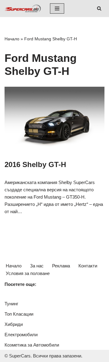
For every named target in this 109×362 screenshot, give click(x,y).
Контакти (87, 265)
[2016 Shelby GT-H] (54, 120)
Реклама (61, 265)
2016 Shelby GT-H (35, 164)
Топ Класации (19, 314)
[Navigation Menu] (57, 8)
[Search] (99, 8)
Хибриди (14, 324)
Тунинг (11, 303)
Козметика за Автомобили (32, 344)
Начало (12, 38)
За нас (37, 265)
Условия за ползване (28, 273)
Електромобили (21, 334)
